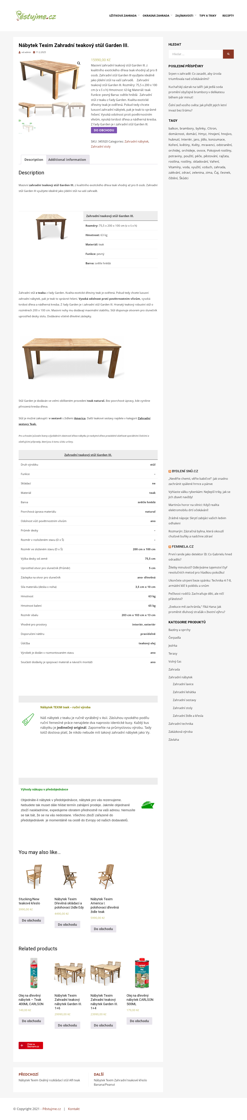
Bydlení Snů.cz (185, 471)
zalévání (174, 172)
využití (195, 167)
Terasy (173, 654)
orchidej (174, 150)
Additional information (67, 159)
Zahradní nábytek (136, 141)
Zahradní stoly (100, 147)
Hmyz (202, 134)
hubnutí (174, 139)
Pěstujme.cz (51, 1109)
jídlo (204, 139)
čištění (173, 178)
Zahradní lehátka (184, 692)
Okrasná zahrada (156, 15)
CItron (211, 128)
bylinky (201, 128)
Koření (173, 145)
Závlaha (174, 740)
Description (33, 159)
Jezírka (173, 646)
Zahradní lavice (183, 684)
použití (188, 156)
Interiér (186, 139)
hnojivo (226, 134)
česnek (225, 172)
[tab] (34, 159)
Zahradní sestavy (184, 700)
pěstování (210, 156)
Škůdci (183, 178)
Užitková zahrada (123, 15)
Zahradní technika (181, 724)
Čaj (216, 172)
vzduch (207, 167)
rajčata (224, 156)
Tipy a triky (207, 15)
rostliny (186, 161)
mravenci (208, 145)
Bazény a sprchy (179, 630)
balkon (173, 128)
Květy (196, 145)
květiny (185, 145)
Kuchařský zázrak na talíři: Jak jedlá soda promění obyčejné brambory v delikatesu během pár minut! (197, 92)
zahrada (219, 167)
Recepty (228, 15)
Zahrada (174, 669)
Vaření (214, 161)
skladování (200, 161)
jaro (196, 139)
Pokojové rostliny (219, 150)
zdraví (186, 172)
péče (198, 156)
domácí (191, 134)
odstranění (224, 145)
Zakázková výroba (181, 732)
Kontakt (74, 1109)
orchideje (188, 150)
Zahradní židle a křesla (188, 716)
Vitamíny (175, 167)
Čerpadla (175, 638)
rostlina (174, 161)
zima (209, 172)
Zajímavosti (184, 15)
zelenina (198, 172)
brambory (187, 128)
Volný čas (175, 661)
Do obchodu (104, 130)
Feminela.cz (183, 546)
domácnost (176, 134)
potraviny (175, 156)
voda (186, 167)
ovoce (201, 150)
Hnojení (213, 134)
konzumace (216, 139)
